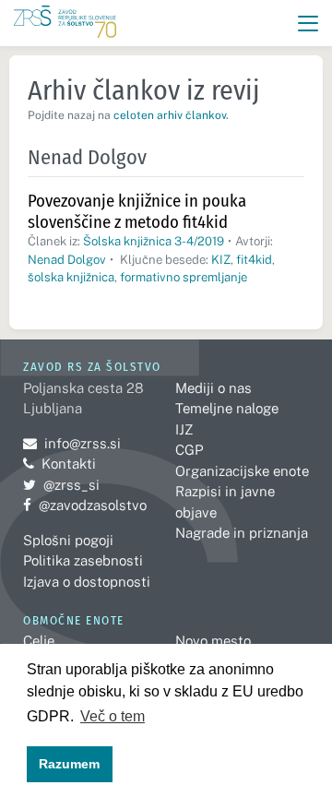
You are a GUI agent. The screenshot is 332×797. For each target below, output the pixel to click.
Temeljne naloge (227, 408)
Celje (38, 640)
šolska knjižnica (71, 277)
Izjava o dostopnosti (86, 581)
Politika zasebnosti (83, 560)
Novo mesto (213, 640)
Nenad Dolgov (67, 260)
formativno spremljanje (183, 277)
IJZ (184, 429)
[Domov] (65, 23)
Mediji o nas (213, 388)
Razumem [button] (69, 763)
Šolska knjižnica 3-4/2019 (153, 241)
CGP (189, 450)
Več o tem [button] (112, 716)
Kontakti (69, 463)
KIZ (221, 260)
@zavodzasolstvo (85, 505)
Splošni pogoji (68, 540)
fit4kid (254, 260)
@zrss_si (61, 485)
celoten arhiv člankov (169, 115)
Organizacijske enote (242, 471)
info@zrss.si (72, 443)
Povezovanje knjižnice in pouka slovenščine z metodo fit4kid (137, 211)
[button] (308, 23)
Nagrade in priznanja (241, 533)
